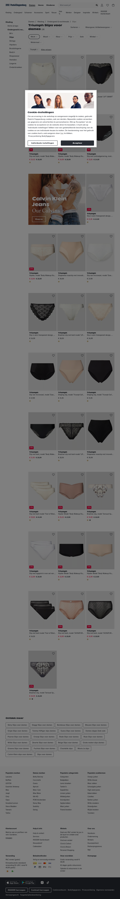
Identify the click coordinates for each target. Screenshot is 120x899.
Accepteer (77, 143)
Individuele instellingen (42, 143)
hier (62, 133)
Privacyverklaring (34, 136)
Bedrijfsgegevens (48, 136)
